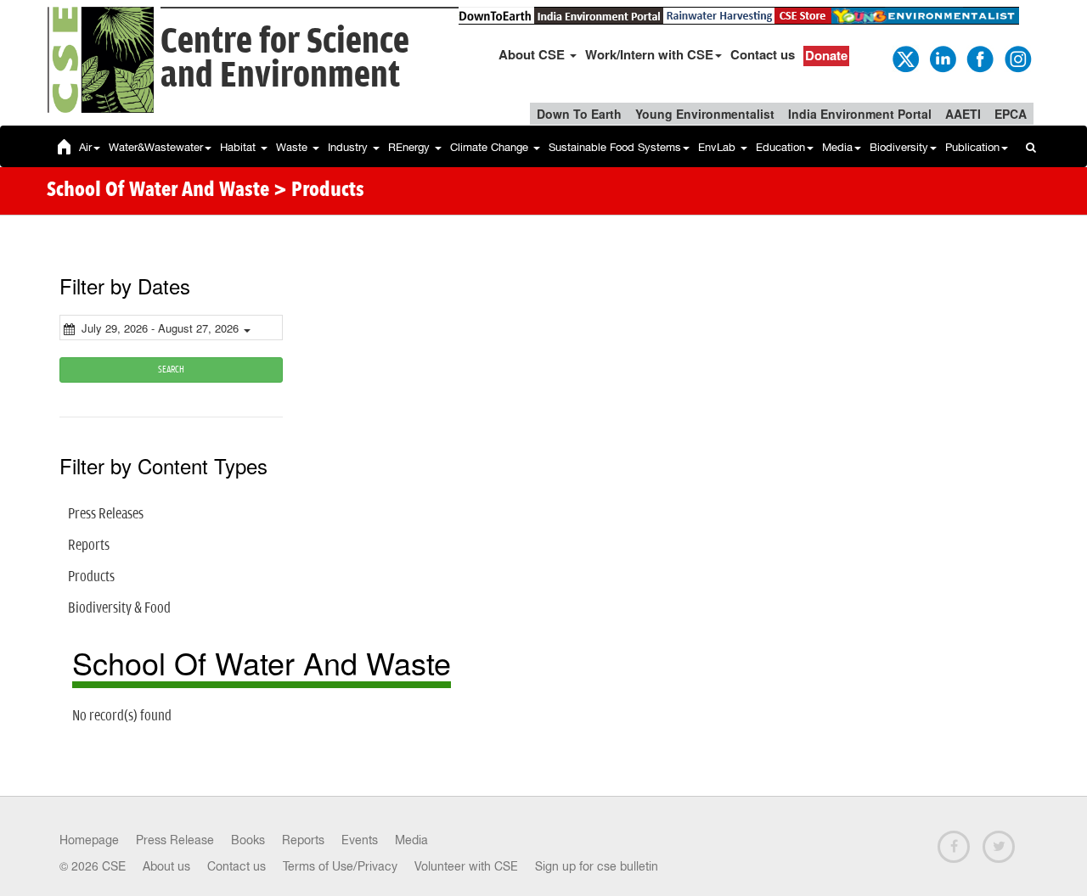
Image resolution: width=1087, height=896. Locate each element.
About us (166, 866)
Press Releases (106, 514)
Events (359, 840)
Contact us (762, 54)
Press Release (175, 840)
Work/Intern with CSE (649, 54)
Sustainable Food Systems (615, 147)
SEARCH (171, 369)
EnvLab (718, 147)
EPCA (1010, 113)
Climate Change (491, 147)
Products (91, 576)
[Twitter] (904, 57)
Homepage (89, 840)
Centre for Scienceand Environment (285, 59)
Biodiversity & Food (119, 608)
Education (780, 147)
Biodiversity (899, 147)
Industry (349, 147)
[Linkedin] (942, 57)
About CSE (533, 54)
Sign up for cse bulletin (596, 866)
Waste (293, 147)
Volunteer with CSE (466, 866)
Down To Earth (579, 113)
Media (837, 147)
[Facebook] (979, 57)
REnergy (410, 147)
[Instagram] (1016, 57)
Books (248, 840)
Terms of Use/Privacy (340, 866)
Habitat (239, 147)
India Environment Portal (860, 113)
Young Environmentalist (704, 113)
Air (85, 147)
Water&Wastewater (156, 147)
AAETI (963, 113)
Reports (89, 545)
